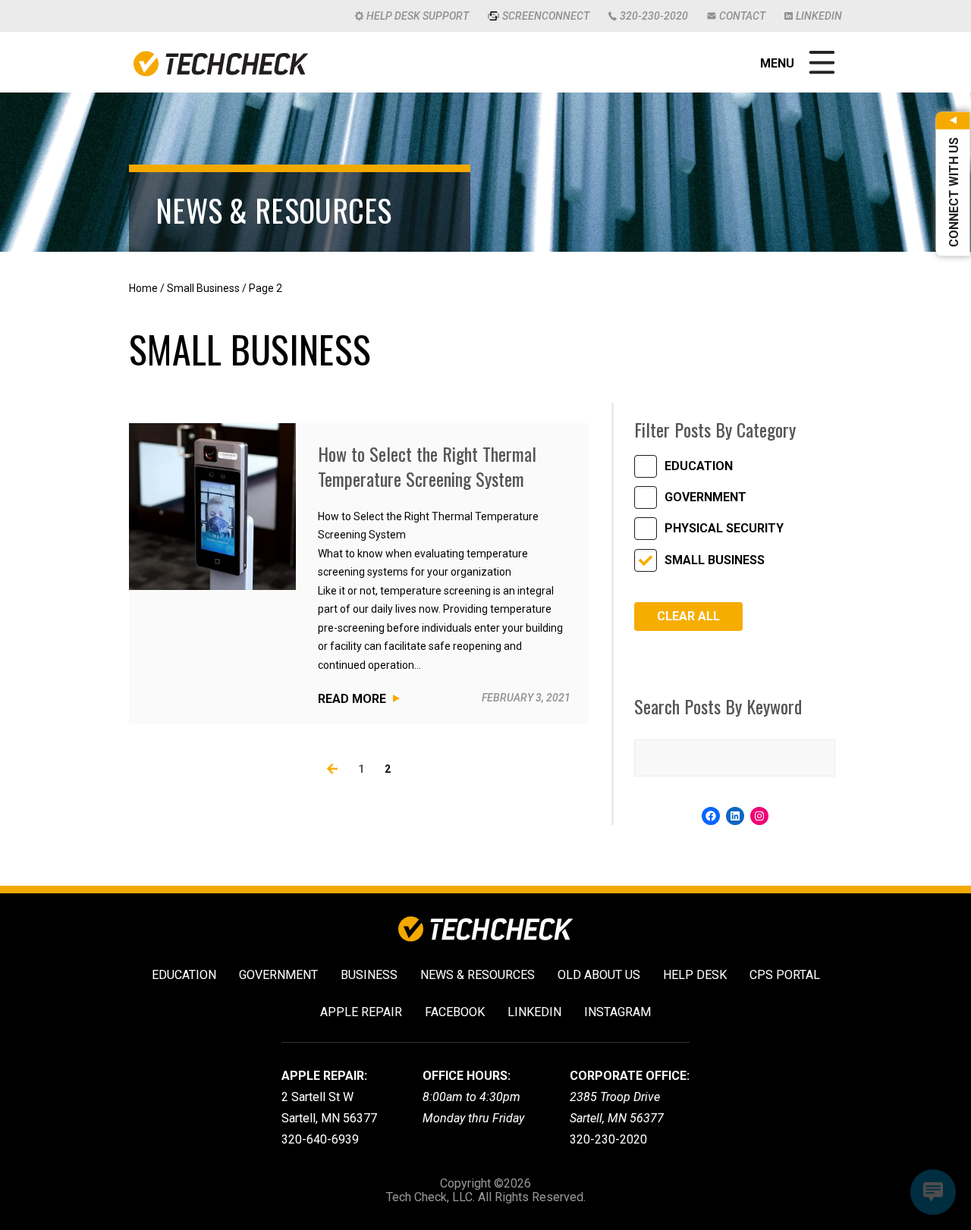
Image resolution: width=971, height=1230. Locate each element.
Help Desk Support (417, 16)
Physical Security (724, 528)
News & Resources (477, 975)
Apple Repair (361, 1012)
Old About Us (599, 975)
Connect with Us (954, 192)
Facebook (455, 1012)
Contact (742, 16)
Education (699, 466)
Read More (352, 699)
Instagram (617, 1012)
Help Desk (695, 975)
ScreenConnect (545, 16)
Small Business (203, 288)
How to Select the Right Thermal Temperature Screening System (427, 466)
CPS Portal (784, 975)
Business (369, 975)
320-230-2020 (654, 16)
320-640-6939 (320, 1139)
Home (143, 288)
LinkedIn (819, 16)
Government (705, 497)
